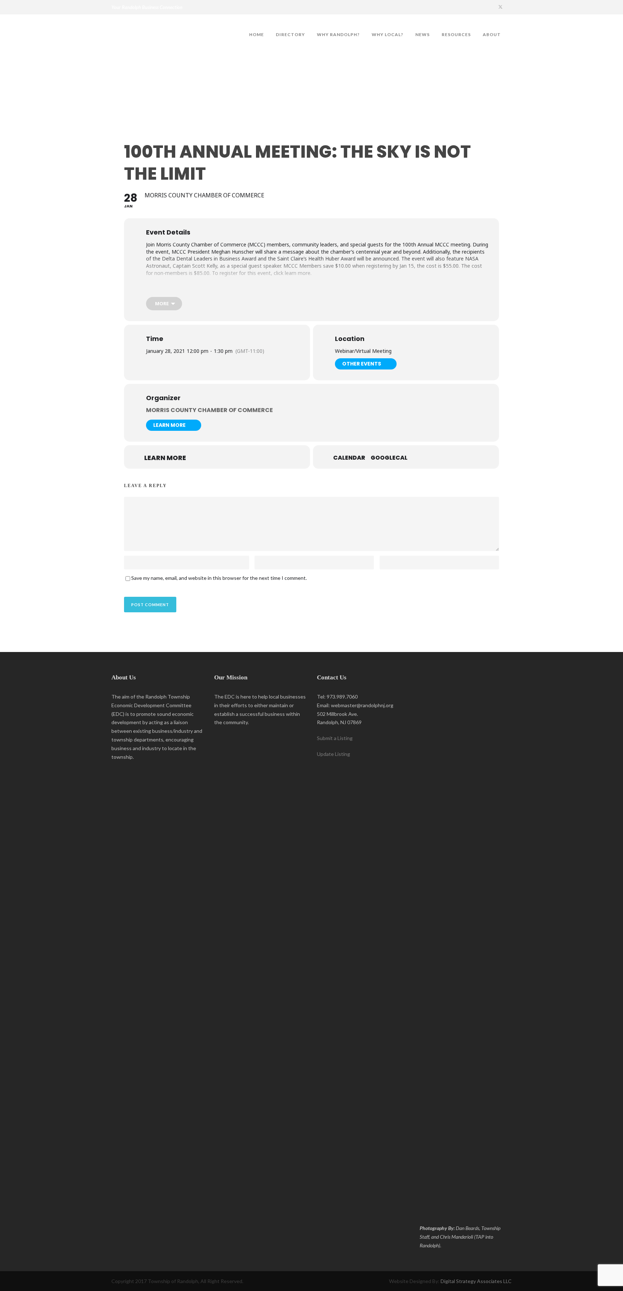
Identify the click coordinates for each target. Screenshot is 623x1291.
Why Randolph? (338, 34)
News (422, 34)
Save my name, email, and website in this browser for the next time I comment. (219, 578)
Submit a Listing (335, 738)
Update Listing (333, 754)
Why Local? (387, 34)
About (492, 34)
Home (256, 34)
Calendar (349, 457)
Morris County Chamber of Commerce (209, 410)
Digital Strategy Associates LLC (476, 1281)
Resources (456, 34)
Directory (290, 34)
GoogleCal (389, 457)
